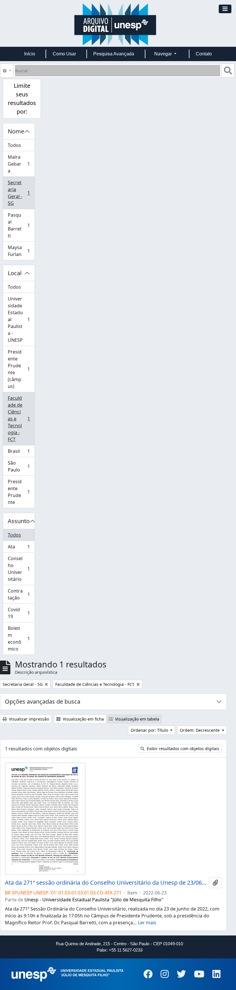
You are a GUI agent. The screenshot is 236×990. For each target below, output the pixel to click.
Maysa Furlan (21, 250)
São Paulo (21, 466)
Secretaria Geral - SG (21, 192)
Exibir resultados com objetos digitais (182, 748)
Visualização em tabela (136, 719)
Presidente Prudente (21, 491)
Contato (204, 53)
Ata (21, 548)
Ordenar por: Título (150, 730)
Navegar (163, 53)
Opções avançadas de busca (42, 701)
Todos (14, 145)
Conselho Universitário (21, 568)
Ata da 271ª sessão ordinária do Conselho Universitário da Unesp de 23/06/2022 (106, 882)
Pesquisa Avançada (113, 53)
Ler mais (147, 922)
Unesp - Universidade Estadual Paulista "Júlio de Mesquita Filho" (93, 899)
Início (29, 53)
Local (15, 273)
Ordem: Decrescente (200, 730)
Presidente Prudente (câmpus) (21, 369)
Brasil (21, 452)
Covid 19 (21, 613)
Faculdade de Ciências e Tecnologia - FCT (21, 418)
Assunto (19, 521)
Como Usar (64, 53)
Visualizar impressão (28, 719)
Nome (16, 131)
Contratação (21, 594)
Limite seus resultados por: (22, 98)
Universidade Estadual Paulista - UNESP (21, 319)
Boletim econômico (21, 638)
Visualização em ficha (83, 719)
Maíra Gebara (21, 164)
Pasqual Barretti (21, 225)
